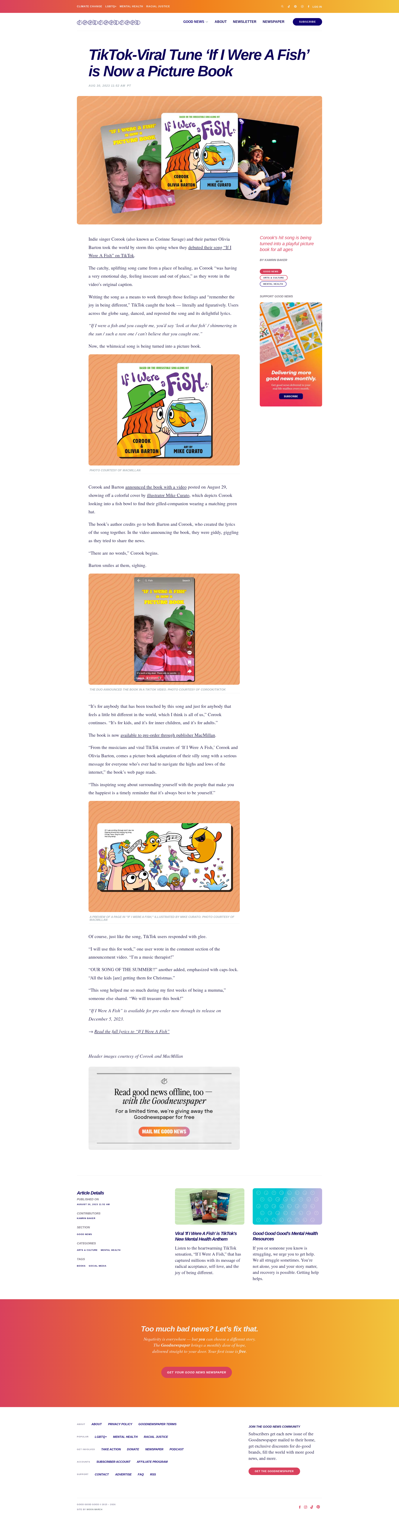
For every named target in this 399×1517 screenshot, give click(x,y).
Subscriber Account (113, 1461)
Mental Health (131, 6)
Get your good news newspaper (196, 1372)
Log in (317, 6)
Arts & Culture (273, 278)
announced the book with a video (156, 487)
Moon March (94, 1509)
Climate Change (89, 6)
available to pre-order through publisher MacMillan (168, 735)
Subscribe (307, 21)
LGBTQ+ (111, 6)
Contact (102, 1474)
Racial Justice (158, 6)
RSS (153, 1474)
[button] (195, 21)
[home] (108, 22)
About (221, 21)
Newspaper (273, 21)
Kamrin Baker (276, 260)
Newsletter (244, 21)
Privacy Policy (120, 1424)
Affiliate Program (152, 1461)
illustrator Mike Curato (168, 495)
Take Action (111, 1449)
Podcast (177, 1449)
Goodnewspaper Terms (157, 1424)
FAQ (141, 1474)
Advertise (123, 1474)
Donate (133, 1449)
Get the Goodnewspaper (274, 1471)
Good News (270, 271)
